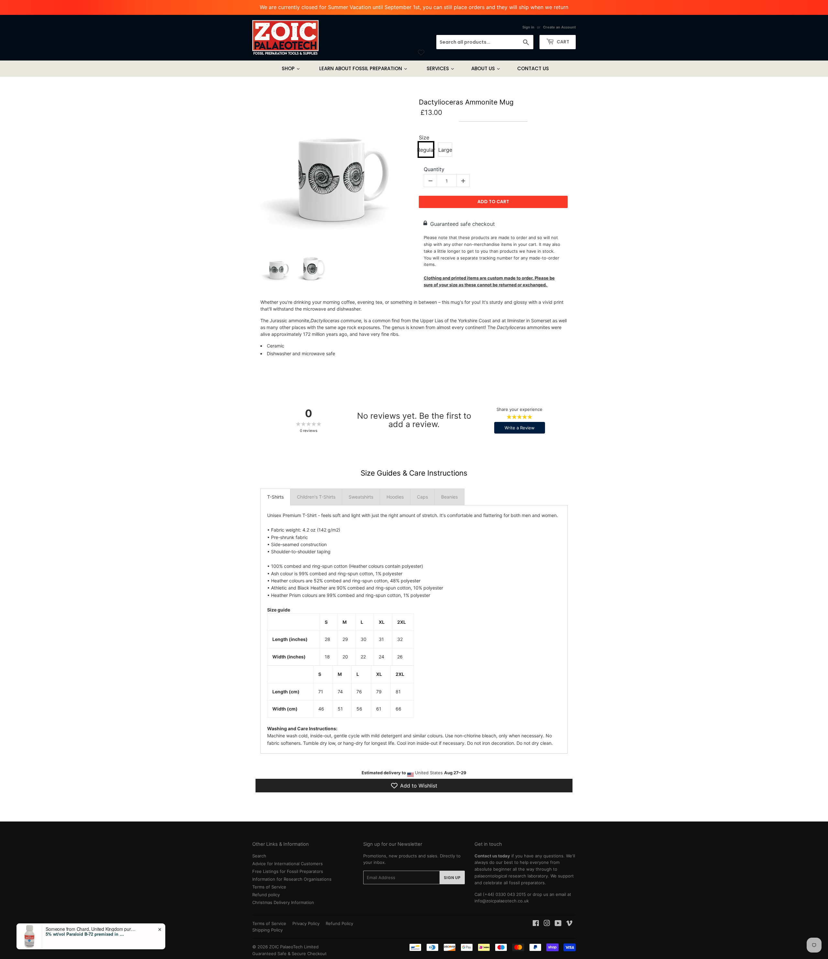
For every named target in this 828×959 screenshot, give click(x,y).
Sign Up (452, 877)
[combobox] (484, 42)
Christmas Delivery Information (283, 902)
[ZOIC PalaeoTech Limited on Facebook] (535, 924)
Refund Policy (339, 923)
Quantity (434, 169)
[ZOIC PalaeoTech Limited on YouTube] (558, 924)
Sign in (528, 27)
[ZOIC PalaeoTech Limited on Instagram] (547, 924)
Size (424, 138)
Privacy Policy (306, 923)
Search (259, 855)
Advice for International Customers (287, 863)
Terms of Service (269, 886)
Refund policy (266, 894)
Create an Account (559, 27)
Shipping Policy (267, 929)
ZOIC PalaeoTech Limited (294, 946)
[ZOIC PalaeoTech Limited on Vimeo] (569, 924)
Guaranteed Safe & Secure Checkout (289, 953)
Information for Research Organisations (292, 879)
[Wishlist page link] (421, 52)
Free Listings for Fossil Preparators (287, 871)
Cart (562, 42)
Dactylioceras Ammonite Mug (466, 102)
